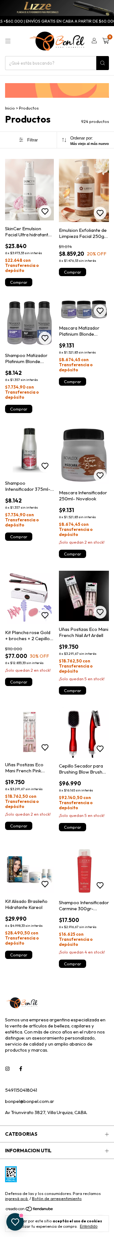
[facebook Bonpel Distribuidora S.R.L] (20, 1069)
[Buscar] (102, 63)
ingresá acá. (16, 1198)
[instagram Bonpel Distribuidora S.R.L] (7, 1069)
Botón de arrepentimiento (57, 1198)
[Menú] (8, 41)
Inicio (10, 108)
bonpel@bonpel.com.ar (29, 1101)
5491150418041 (21, 1090)
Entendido (89, 1226)
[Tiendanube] (29, 1209)
